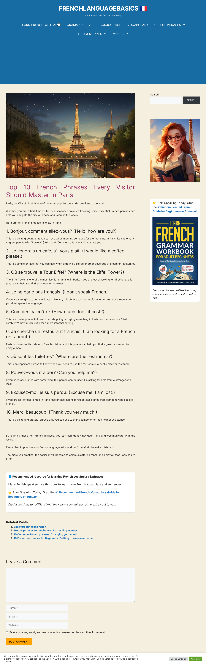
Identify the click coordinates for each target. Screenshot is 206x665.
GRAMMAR (75, 25)
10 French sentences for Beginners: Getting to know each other (54, 538)
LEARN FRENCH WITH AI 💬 (41, 25)
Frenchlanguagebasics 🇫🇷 (103, 8)
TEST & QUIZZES (90, 34)
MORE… (118, 34)
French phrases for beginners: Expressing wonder (45, 530)
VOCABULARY (138, 25)
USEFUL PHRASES (167, 25)
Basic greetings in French (30, 526)
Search (154, 94)
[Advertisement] (103, 61)
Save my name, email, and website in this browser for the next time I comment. (57, 632)
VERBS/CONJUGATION (105, 25)
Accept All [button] (195, 659)
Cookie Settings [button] (178, 659)
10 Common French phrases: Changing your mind (45, 534)
